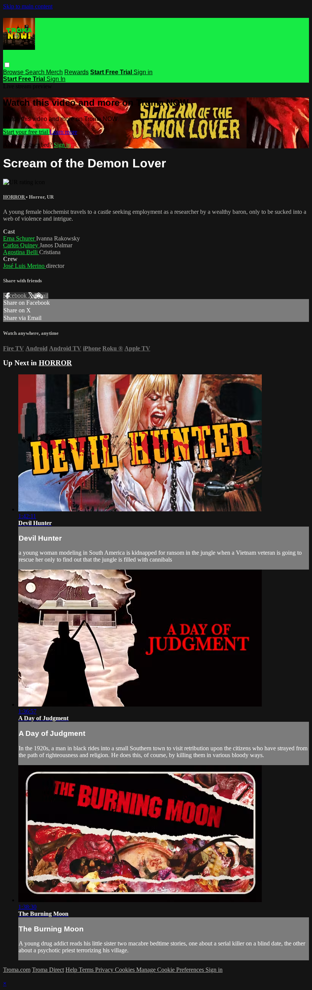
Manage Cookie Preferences (170, 969)
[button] (7, 64)
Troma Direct (48, 969)
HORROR (14, 197)
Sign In (55, 79)
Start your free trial (26, 132)
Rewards (76, 72)
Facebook (15, 295)
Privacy (105, 969)
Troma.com (16, 969)
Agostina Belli (21, 252)
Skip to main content (28, 6)
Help (72, 969)
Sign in (143, 72)
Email (41, 295)
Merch (54, 72)
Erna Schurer (19, 238)
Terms (87, 969)
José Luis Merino (24, 266)
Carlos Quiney (21, 245)
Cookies (125, 969)
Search (35, 72)
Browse (14, 72)
